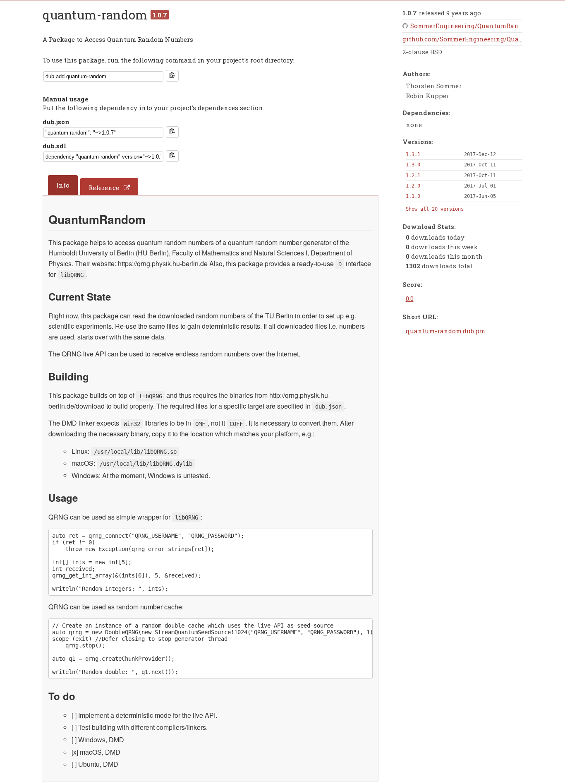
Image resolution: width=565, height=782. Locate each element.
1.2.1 (413, 175)
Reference (104, 187)
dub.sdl (54, 146)
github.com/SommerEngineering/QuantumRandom (481, 39)
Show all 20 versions (435, 209)
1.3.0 (413, 165)
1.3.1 (413, 154)
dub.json (56, 122)
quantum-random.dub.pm (445, 331)
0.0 (410, 298)
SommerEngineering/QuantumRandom (471, 26)
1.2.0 (413, 186)
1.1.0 (413, 196)
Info (62, 185)
